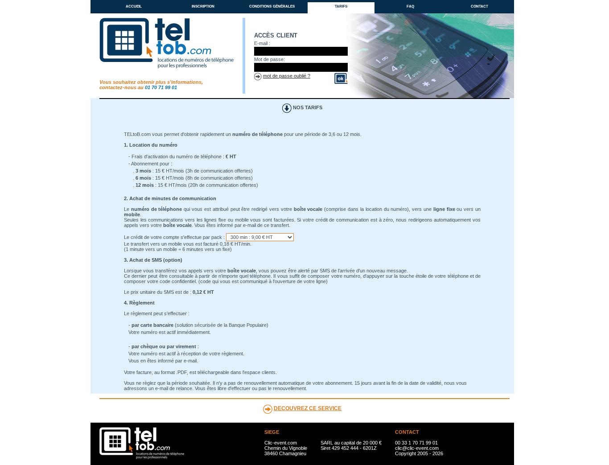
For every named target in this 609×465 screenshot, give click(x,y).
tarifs (341, 6)
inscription (203, 6)
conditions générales (272, 6)
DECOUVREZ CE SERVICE (308, 408)
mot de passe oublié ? (286, 75)
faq (410, 6)
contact (479, 6)
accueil (134, 6)
